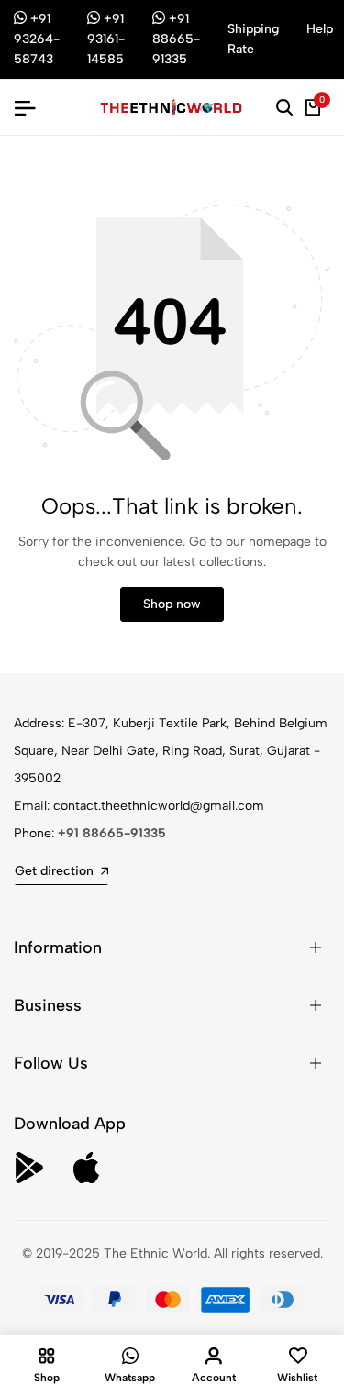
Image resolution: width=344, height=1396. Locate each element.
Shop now (172, 604)
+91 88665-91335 (112, 833)
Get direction (54, 871)
